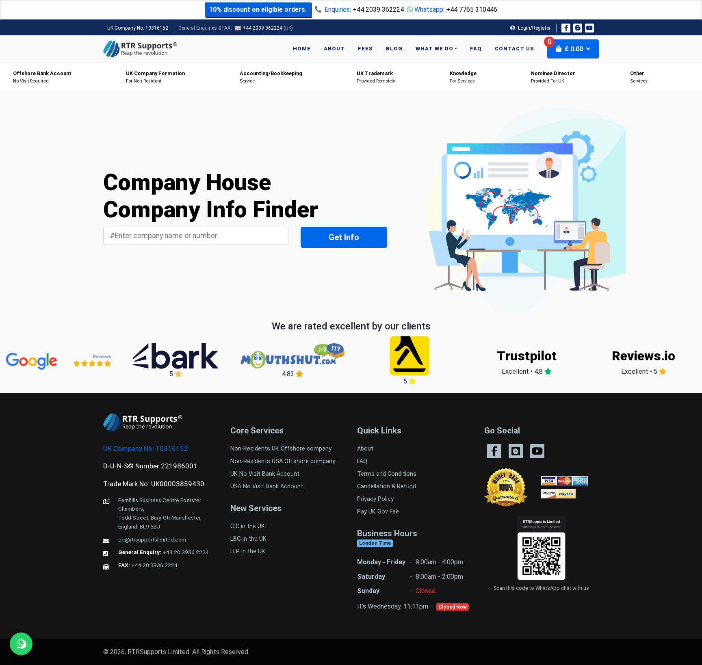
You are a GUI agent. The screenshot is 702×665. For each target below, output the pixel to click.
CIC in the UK (247, 526)
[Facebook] (565, 28)
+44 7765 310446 (471, 9)
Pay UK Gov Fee (378, 511)
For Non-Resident (155, 77)
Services (639, 77)
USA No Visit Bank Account (266, 486)
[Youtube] (589, 28)
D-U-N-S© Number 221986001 (150, 466)
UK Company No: (137, 28)
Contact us (514, 48)
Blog (394, 48)
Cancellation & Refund (386, 486)
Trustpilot (527, 356)
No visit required (42, 77)
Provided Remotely (376, 77)
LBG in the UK (248, 538)
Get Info (344, 237)
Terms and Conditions (386, 473)
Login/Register (533, 28)
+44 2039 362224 (378, 9)
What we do (434, 48)
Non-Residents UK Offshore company (281, 448)
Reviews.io (643, 356)
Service (271, 77)
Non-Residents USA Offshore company (282, 461)
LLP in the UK (247, 551)
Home (302, 48)
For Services (463, 77)
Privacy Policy (375, 499)
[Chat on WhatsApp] (21, 644)
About (334, 48)
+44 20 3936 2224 (185, 552)
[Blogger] (577, 28)
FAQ (476, 48)
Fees (365, 48)
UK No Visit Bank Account (264, 473)
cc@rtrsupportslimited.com (152, 539)
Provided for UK (553, 77)
